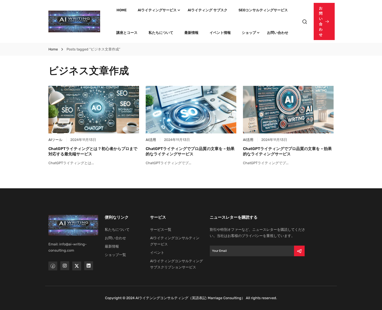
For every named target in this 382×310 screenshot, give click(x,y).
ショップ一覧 (115, 255)
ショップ (249, 33)
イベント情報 (220, 33)
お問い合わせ (277, 33)
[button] (324, 21)
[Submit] (299, 251)
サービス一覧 (160, 229)
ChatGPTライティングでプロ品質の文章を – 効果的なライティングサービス (190, 151)
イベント (157, 252)
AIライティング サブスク (207, 10)
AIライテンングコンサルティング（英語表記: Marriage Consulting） (190, 298)
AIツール (55, 140)
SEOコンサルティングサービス (263, 10)
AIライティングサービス (157, 10)
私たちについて (161, 33)
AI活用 (151, 140)
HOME (122, 10)
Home (53, 49)
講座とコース (127, 33)
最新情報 (191, 33)
